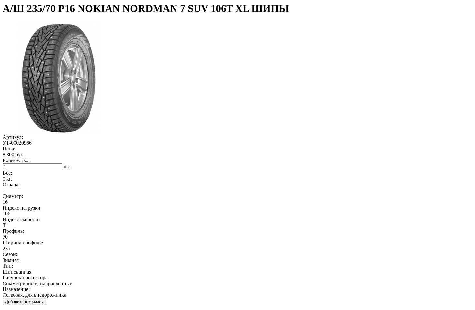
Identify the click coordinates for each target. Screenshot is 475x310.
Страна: (11, 184)
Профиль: (13, 231)
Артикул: (13, 137)
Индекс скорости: (22, 219)
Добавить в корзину (24, 301)
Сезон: (10, 254)
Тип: (8, 266)
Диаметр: (13, 196)
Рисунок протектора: (26, 277)
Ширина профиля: (23, 242)
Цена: (9, 148)
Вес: (7, 173)
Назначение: (16, 289)
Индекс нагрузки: (22, 208)
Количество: (16, 160)
